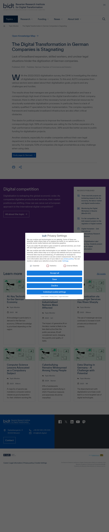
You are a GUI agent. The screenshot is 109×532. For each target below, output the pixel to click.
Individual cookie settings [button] (54, 292)
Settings (65, 261)
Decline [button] (54, 285)
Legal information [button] (63, 296)
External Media (72, 266)
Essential (36, 266)
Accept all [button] (54, 273)
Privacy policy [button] (54, 296)
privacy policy (68, 259)
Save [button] (54, 279)
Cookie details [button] (45, 296)
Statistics (53, 266)
